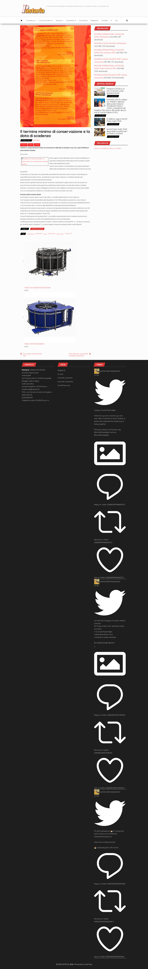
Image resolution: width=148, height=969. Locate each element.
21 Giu (96, 375)
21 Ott (96, 796)
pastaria (103, 371)
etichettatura (30, 234)
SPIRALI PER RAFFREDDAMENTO (34, 344)
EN (116, 20)
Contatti (104, 20)
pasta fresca (51, 233)
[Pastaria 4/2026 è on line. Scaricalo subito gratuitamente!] (99, 92)
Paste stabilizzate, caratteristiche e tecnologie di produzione (78, 355)
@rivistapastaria (113, 371)
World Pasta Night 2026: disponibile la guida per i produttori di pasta (117, 131)
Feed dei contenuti (65, 378)
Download (83, 20)
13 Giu (96, 585)
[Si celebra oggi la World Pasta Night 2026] (99, 122)
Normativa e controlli (37, 229)
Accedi (60, 374)
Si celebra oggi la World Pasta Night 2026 (117, 120)
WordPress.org (64, 385)
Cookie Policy (88, 964)
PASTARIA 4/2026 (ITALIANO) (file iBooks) (110, 43)
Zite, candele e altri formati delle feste (32, 355)
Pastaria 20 (68, 233)
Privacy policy (79, 964)
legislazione (38, 233)
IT (111, 20)
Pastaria (36, 140)
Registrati (94, 20)
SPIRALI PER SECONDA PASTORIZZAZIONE (37, 288)
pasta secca (60, 234)
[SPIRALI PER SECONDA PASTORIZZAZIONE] (49, 261)
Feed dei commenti (65, 381)
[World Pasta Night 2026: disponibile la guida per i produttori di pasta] (99, 132)
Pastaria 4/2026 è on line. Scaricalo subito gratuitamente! (116, 91)
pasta (45, 234)
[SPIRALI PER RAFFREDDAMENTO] (49, 317)
